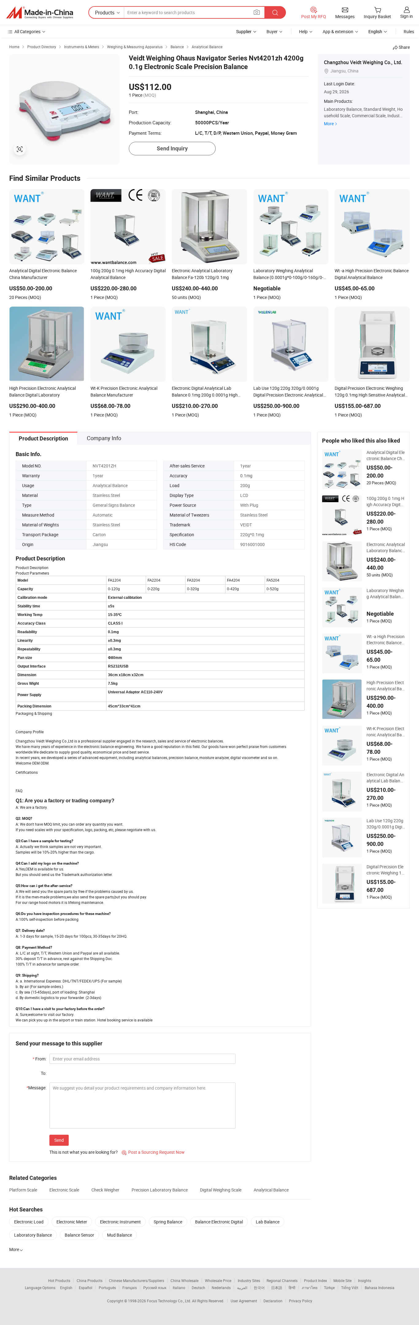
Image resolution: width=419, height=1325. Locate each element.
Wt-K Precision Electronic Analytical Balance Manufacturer (385, 732)
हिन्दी (292, 1287)
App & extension (338, 31)
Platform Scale (23, 1190)
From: (39, 1059)
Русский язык (154, 1287)
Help (303, 31)
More (329, 123)
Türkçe (329, 1287)
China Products (89, 1280)
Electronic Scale (64, 1190)
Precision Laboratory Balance (160, 1190)
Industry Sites (249, 1280)
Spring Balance (168, 1222)
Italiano (179, 1287)
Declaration (273, 1300)
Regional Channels (282, 1280)
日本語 (276, 1287)
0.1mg (246, 475)
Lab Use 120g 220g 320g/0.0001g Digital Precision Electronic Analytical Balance (386, 824)
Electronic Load (29, 1222)
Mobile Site (342, 1280)
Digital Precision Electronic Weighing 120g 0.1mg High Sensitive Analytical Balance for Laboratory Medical (386, 870)
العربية (242, 1287)
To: (43, 1073)
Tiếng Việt (349, 1287)
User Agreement (244, 1300)
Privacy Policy (300, 1300)
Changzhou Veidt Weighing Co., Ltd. (363, 62)
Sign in (406, 16)
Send (59, 1140)
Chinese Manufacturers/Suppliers (136, 1280)
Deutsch (198, 1287)
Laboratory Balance (33, 1235)
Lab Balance (267, 1222)
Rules (409, 31)
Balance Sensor (79, 1235)
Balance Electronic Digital (219, 1222)
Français (129, 1287)
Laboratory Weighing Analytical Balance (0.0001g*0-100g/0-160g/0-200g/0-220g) (386, 593)
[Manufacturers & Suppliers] (39, 12)
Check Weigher (105, 1190)
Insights (364, 1280)
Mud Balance (119, 1235)
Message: (36, 1088)
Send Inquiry (172, 148)
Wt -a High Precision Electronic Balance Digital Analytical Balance (386, 639)
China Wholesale (184, 1280)
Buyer (272, 31)
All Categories (27, 31)
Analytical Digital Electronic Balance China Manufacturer (386, 455)
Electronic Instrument (120, 1222)
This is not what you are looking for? (83, 1152)
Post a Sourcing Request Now (153, 1152)
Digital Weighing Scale (220, 1190)
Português (107, 1287)
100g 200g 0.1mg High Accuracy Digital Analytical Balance (385, 501)
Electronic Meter (71, 1222)
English (66, 1287)
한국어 (259, 1287)
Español (85, 1287)
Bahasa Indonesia (379, 1287)
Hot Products (59, 1280)
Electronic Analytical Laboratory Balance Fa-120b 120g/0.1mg (386, 547)
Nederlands (221, 1287)
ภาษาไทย (309, 1287)
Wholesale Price (218, 1280)
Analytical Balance (271, 1190)
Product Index (315, 1280)
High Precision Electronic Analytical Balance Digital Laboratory (386, 686)
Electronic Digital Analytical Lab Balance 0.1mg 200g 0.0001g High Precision (386, 778)
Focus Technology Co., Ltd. (169, 1300)
